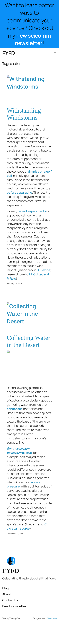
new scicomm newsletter (33, 39)
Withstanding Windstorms (24, 114)
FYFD (8, 53)
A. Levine (43, 270)
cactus (19, 450)
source (25, 528)
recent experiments (32, 211)
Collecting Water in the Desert (28, 341)
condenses (15, 409)
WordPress (52, 618)
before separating (19, 192)
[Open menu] (55, 53)
